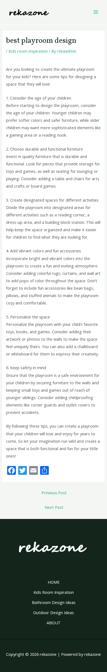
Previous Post (54, 492)
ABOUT (54, 622)
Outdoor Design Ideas (53, 612)
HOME (54, 582)
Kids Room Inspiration (53, 592)
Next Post (54, 507)
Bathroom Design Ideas (53, 602)
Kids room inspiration (28, 51)
